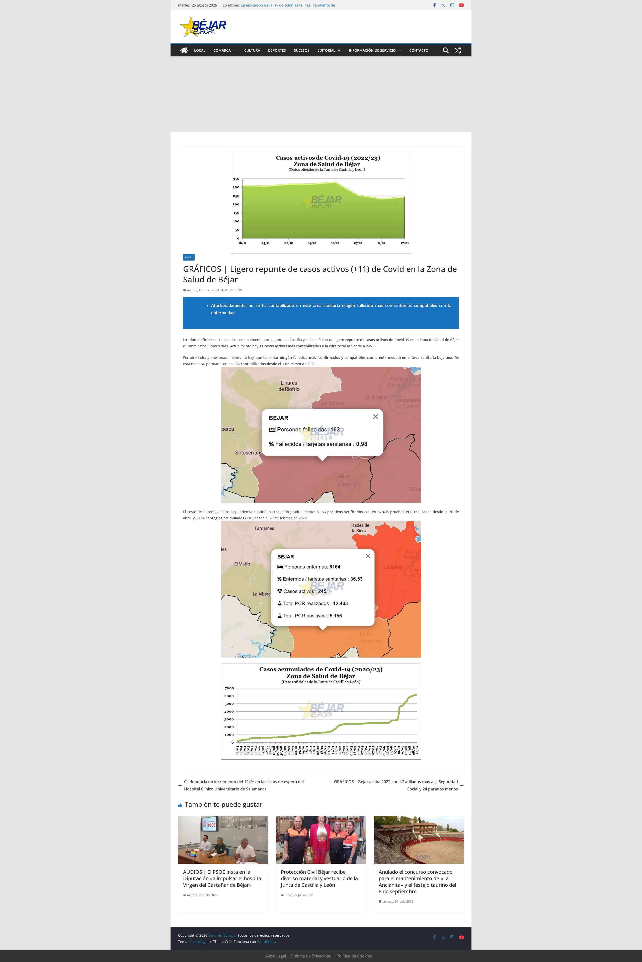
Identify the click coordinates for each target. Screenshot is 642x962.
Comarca (222, 50)
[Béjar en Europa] (184, 50)
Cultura (252, 50)
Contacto (418, 50)
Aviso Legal (275, 956)
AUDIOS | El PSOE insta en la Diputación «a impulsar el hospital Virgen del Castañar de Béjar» (223, 878)
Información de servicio (372, 50)
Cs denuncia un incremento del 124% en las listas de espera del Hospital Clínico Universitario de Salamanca (244, 785)
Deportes (277, 50)
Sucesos (301, 50)
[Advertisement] (321, 94)
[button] (233, 50)
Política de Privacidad (311, 956)
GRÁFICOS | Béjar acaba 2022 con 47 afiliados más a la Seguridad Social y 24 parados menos (396, 785)
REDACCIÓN (233, 290)
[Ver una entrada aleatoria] (458, 50)
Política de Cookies (354, 956)
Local (199, 50)
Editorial (326, 50)
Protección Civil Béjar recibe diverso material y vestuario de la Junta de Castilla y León (319, 878)
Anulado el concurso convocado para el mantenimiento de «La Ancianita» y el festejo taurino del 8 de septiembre (417, 881)
